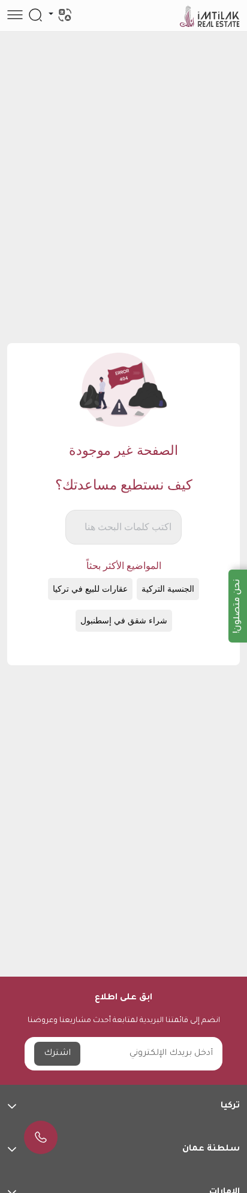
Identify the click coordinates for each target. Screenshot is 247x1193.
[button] (123, 1106)
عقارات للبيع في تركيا (90, 589)
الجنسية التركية (167, 589)
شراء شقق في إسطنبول (123, 620)
